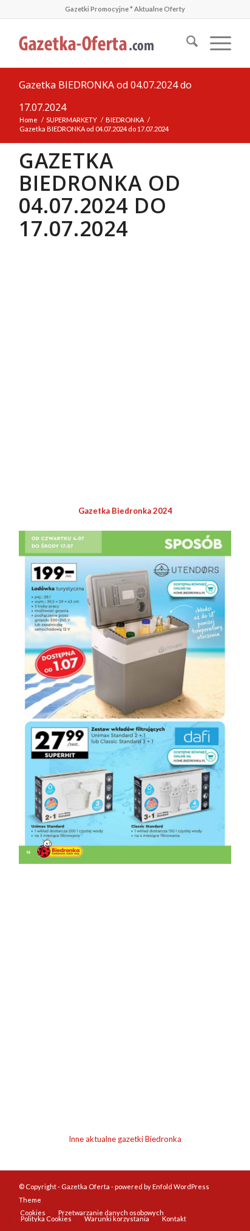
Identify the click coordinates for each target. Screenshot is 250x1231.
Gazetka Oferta (85, 1186)
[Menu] (214, 43)
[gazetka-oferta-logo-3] (104, 43)
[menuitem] (186, 43)
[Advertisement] (125, 373)
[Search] (186, 43)
